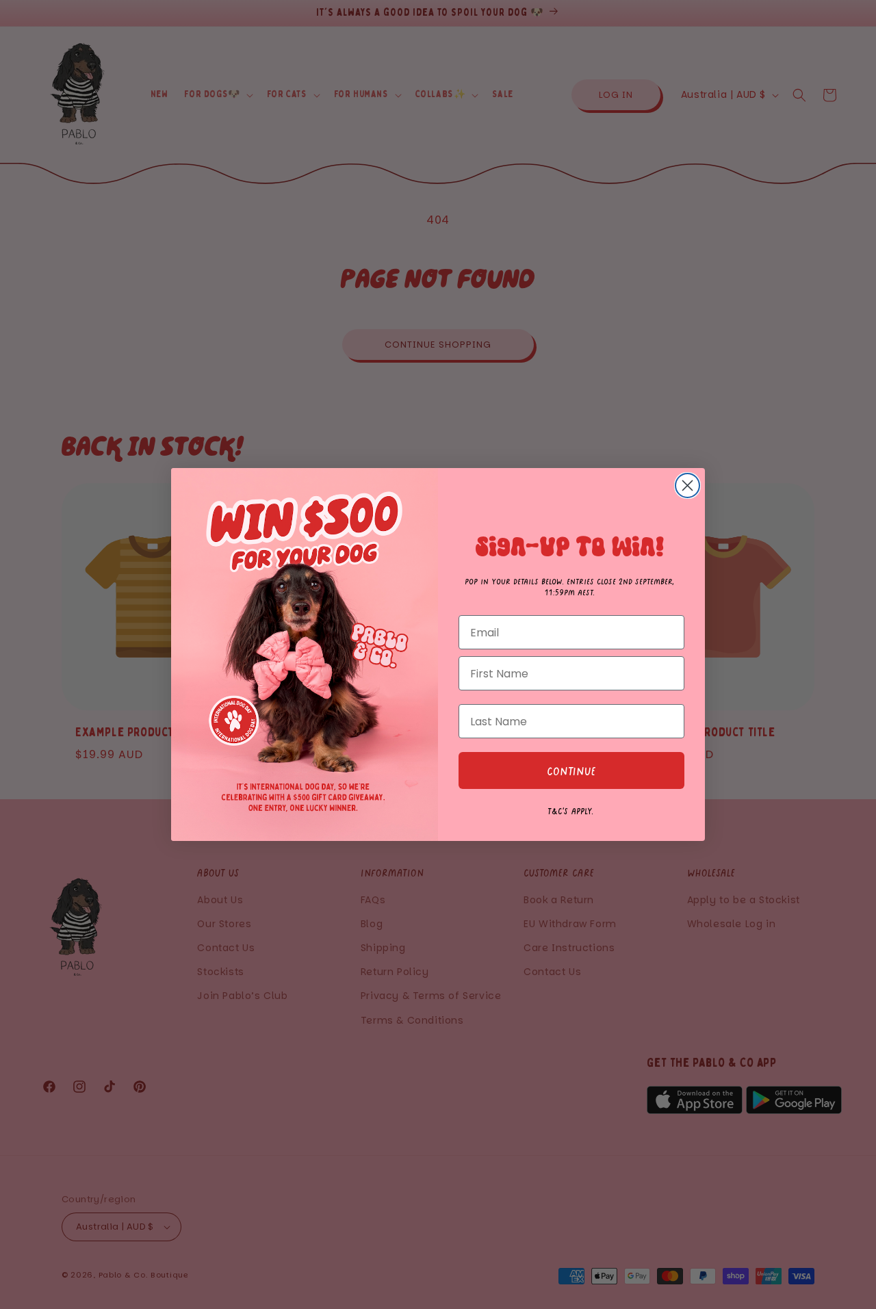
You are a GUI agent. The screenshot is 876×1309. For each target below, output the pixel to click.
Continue (571, 770)
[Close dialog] (687, 485)
